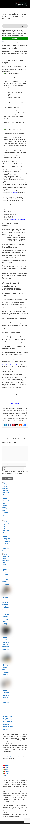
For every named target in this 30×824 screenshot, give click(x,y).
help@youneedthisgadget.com (10, 364)
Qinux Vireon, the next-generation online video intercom (6, 577)
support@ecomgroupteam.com (17, 219)
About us (6, 724)
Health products (8, 726)
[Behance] (24, 425)
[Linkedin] (5, 425)
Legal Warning (7, 719)
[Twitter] (16, 425)
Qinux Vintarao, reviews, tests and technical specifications (6, 697)
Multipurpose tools (15, 430)
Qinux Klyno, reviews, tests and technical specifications (6, 644)
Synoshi (15, 192)
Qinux (5, 432)
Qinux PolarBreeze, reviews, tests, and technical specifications (5, 507)
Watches (5, 729)
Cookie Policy (7, 721)
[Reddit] (20, 425)
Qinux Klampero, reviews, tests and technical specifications (6, 544)
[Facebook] (9, 425)
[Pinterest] (13, 425)
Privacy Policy (7, 716)
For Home (6, 430)
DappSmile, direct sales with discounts (14, 438)
